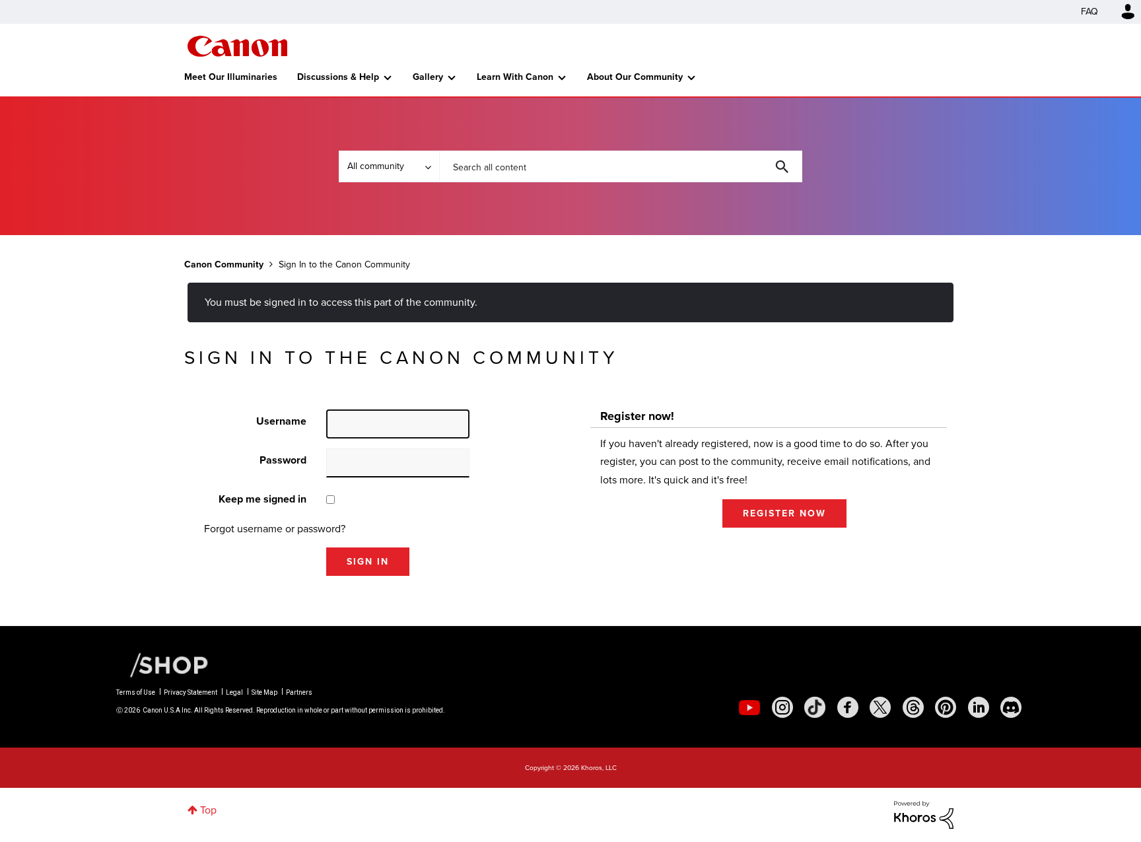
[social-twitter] (880, 707)
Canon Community (237, 46)
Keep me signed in (262, 499)
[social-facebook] (847, 707)
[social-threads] (913, 707)
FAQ (1089, 11)
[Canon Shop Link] (162, 664)
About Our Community (635, 77)
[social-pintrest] (945, 707)
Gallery (428, 77)
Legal (234, 692)
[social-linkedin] (978, 707)
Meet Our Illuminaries (230, 77)
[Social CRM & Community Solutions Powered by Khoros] (923, 814)
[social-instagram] (782, 707)
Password (282, 460)
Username (281, 421)
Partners (299, 692)
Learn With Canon (515, 77)
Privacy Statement (190, 692)
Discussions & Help (338, 77)
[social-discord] (1010, 707)
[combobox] (620, 166)
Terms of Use (135, 692)
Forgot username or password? (274, 528)
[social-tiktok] (814, 707)
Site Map (264, 692)
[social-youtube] (749, 707)
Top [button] (208, 810)
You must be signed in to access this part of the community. (341, 302)
